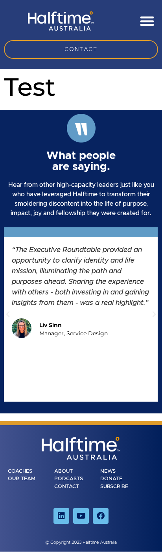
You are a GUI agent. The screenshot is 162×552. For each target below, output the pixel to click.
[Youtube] (81, 516)
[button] (147, 21)
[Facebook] (101, 516)
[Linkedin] (61, 516)
